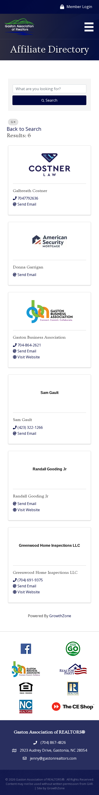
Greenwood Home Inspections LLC (45, 572)
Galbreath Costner (30, 190)
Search (51, 100)
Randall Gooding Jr (30, 496)
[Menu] (89, 27)
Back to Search (24, 129)
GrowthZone (60, 615)
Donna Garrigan (28, 267)
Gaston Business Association (39, 337)
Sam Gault (22, 419)
